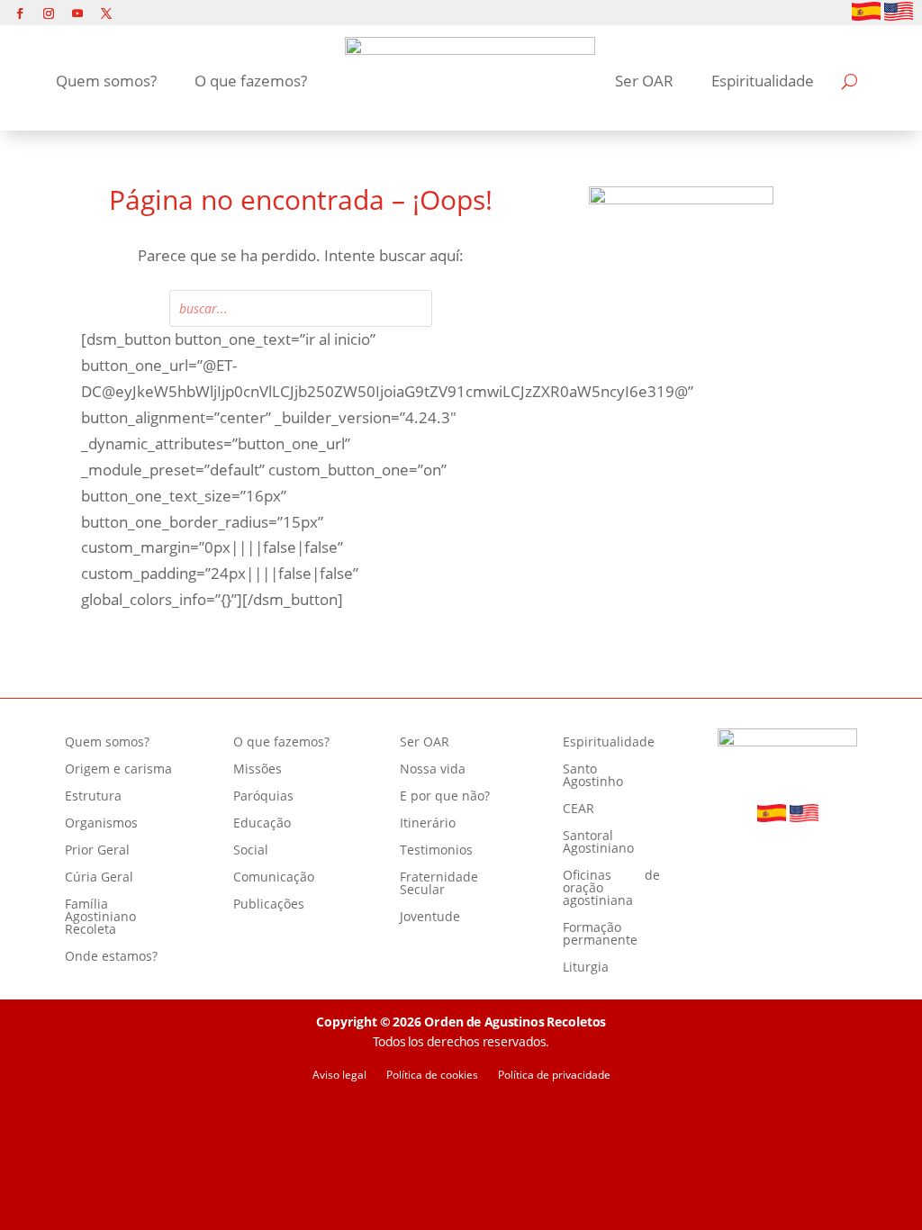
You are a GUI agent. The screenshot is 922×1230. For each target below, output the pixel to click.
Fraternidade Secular (439, 884)
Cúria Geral (99, 878)
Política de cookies (432, 1075)
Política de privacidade (554, 1075)
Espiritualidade (762, 80)
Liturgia (586, 968)
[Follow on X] (106, 13)
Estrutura (93, 797)
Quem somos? (106, 80)
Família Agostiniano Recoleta (100, 917)
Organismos (101, 824)
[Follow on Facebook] (20, 13)
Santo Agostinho (593, 776)
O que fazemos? (250, 80)
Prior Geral (97, 851)
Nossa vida (433, 770)
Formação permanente (600, 934)
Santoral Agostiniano (598, 842)
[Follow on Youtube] (77, 13)
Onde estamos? (111, 957)
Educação (262, 824)
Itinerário (428, 824)
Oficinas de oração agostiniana (611, 889)
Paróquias (263, 797)
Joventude (430, 917)
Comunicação (273, 878)
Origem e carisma (118, 770)
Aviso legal (339, 1075)
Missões (257, 770)
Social (250, 851)
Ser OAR (644, 80)
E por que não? (445, 797)
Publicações (268, 905)
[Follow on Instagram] (48, 13)
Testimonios (436, 851)
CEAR (578, 809)
